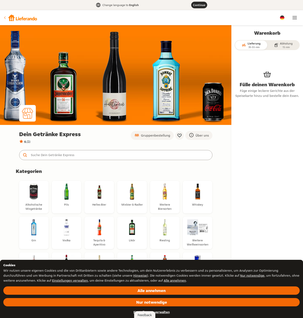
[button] (20, 17)
